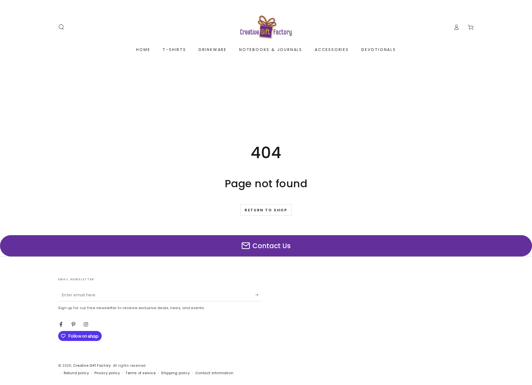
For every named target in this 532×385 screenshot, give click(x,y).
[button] (61, 27)
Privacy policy (107, 373)
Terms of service (141, 373)
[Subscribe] (258, 295)
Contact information (214, 373)
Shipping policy (175, 373)
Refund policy (76, 373)
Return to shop (266, 210)
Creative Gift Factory (92, 365)
